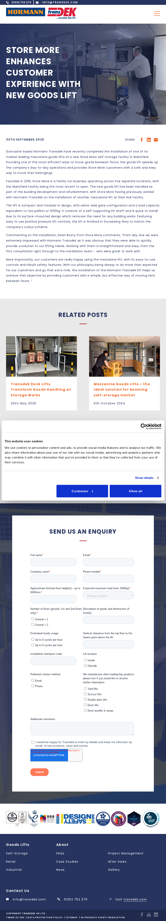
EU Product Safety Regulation (103, 917)
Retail (11, 862)
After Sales (117, 862)
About (62, 844)
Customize (80, 491)
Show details (144, 477)
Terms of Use (15, 917)
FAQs (60, 853)
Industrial (14, 870)
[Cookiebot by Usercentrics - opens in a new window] (143, 427)
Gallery (114, 870)
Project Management (126, 853)
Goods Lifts (18, 844)
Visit (130, 899)
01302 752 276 (75, 899)
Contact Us (17, 890)
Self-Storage (17, 853)
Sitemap (72, 917)
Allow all (135, 491)
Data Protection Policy (45, 917)
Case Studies (67, 862)
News (60, 870)
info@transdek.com (29, 899)
